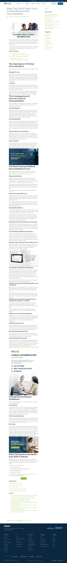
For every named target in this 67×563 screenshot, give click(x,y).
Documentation (13, 520)
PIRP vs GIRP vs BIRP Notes (14, 487)
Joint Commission (39, 556)
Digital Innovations (48, 38)
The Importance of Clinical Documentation (17, 53)
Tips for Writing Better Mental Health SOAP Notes (18, 490)
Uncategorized (47, 48)
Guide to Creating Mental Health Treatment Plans (17, 488)
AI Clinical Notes (19, 542)
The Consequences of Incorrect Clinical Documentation (20, 54)
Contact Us (54, 546)
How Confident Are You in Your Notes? (16, 485)
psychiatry (23, 520)
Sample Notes (42, 542)
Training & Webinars (43, 546)
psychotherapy (28, 520)
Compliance (47, 36)
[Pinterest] (60, 560)
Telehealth (6, 546)
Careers (53, 540)
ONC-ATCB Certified (23, 556)
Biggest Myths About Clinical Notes (15, 483)
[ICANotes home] (7, 526)
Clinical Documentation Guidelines (16, 58)
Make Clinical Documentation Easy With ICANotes (19, 59)
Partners (53, 542)
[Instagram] (57, 560)
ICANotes (12, 191)
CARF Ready (32, 556)
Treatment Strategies (48, 47)
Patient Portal (6, 548)
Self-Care (46, 45)
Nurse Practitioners (31, 542)
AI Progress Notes (19, 546)
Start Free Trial (59, 527)
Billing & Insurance (48, 34)
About (44, 3)
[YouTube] (62, 560)
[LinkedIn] (53, 560)
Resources (38, 3)
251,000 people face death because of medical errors (21, 174)
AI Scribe (17, 540)
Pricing (33, 3)
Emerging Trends (48, 41)
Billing (5, 540)
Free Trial (60, 3)
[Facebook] (55, 560)
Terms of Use (36, 560)
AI (22, 3)
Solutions (27, 3)
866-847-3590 (50, 528)
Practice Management (49, 43)
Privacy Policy (30, 560)
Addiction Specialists (31, 544)
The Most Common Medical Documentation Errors (19, 56)
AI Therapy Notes (19, 544)
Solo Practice (30, 546)
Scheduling (6, 544)
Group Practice (30, 548)
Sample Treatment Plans (44, 544)
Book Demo (54, 3)
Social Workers (30, 540)
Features (18, 3)
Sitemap (40, 560)
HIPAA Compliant (14, 556)
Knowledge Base (43, 540)
